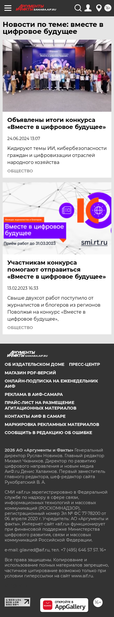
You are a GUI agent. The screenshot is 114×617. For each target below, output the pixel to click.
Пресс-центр (84, 364)
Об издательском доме (34, 364)
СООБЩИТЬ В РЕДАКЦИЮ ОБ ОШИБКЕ (48, 432)
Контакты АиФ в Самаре (35, 416)
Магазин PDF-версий (30, 372)
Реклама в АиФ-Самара (34, 394)
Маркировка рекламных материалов (52, 424)
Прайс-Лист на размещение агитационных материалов (40, 405)
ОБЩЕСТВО (20, 171)
